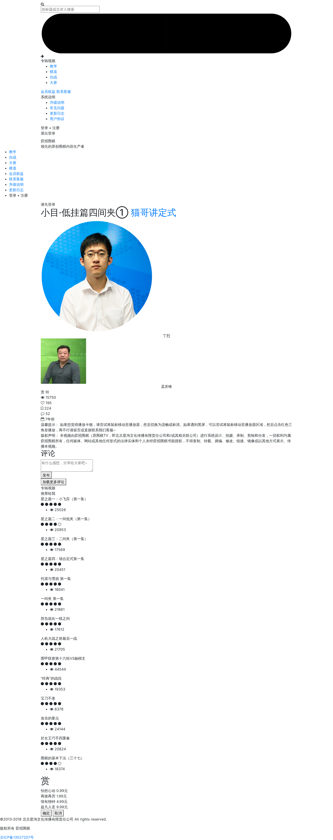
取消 (58, 813)
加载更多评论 (53, 482)
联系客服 (63, 91)
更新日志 (57, 113)
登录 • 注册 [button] (50, 128)
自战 (53, 77)
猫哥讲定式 (152, 212)
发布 (46, 475)
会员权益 (48, 91)
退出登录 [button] (48, 133)
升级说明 (57, 102)
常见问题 (57, 108)
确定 (46, 813)
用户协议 (57, 118)
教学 (53, 66)
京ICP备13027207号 (17, 837)
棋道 (53, 71)
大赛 (53, 82)
